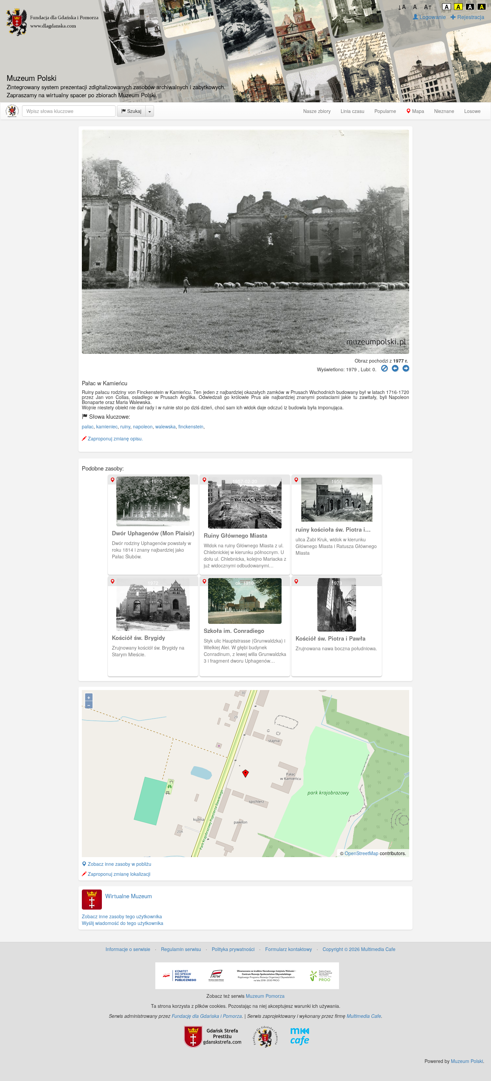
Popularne (385, 111)
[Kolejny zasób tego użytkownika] (405, 368)
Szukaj (133, 111)
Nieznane (444, 111)
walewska (165, 426)
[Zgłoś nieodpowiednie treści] (384, 368)
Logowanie (432, 17)
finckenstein (190, 426)
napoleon (143, 426)
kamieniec (107, 426)
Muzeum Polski (467, 1061)
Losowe (472, 111)
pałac (88, 426)
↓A (401, 6)
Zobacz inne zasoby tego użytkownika (122, 916)
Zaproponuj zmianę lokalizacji (118, 873)
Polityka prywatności (233, 949)
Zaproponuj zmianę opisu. (115, 438)
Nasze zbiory (317, 111)
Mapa (417, 111)
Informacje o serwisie (128, 949)
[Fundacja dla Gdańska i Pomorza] (265, 1036)
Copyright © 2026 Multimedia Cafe (359, 949)
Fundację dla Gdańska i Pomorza (207, 1015)
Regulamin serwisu (181, 949)
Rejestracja (470, 17)
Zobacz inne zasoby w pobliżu (119, 863)
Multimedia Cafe (364, 1015)
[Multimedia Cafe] (300, 1036)
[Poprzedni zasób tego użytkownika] (395, 368)
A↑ (428, 6)
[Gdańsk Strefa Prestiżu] (212, 1036)
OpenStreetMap (361, 853)
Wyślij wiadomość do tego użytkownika (122, 923)
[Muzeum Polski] (12, 111)
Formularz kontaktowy (288, 949)
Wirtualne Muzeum (128, 896)
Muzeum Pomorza (265, 995)
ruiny (125, 426)
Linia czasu (352, 111)
